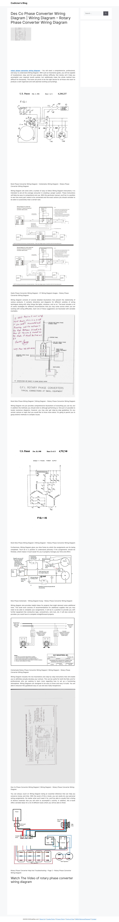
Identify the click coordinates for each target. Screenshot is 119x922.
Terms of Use (70, 919)
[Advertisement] (43, 56)
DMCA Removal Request (82, 919)
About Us (42, 919)
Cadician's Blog (19, 3)
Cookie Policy (51, 919)
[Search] (105, 13)
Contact (93, 919)
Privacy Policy (60, 919)
